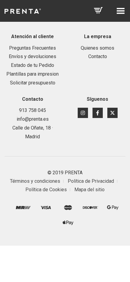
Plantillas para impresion (32, 74)
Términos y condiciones (35, 181)
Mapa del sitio (89, 189)
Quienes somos (97, 48)
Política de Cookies (46, 189)
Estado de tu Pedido (32, 65)
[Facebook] (98, 113)
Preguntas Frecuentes (32, 48)
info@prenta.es (33, 119)
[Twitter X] (112, 113)
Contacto (97, 56)
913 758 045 (32, 110)
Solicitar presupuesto (32, 83)
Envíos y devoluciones (32, 56)
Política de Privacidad (91, 181)
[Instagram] (83, 113)
